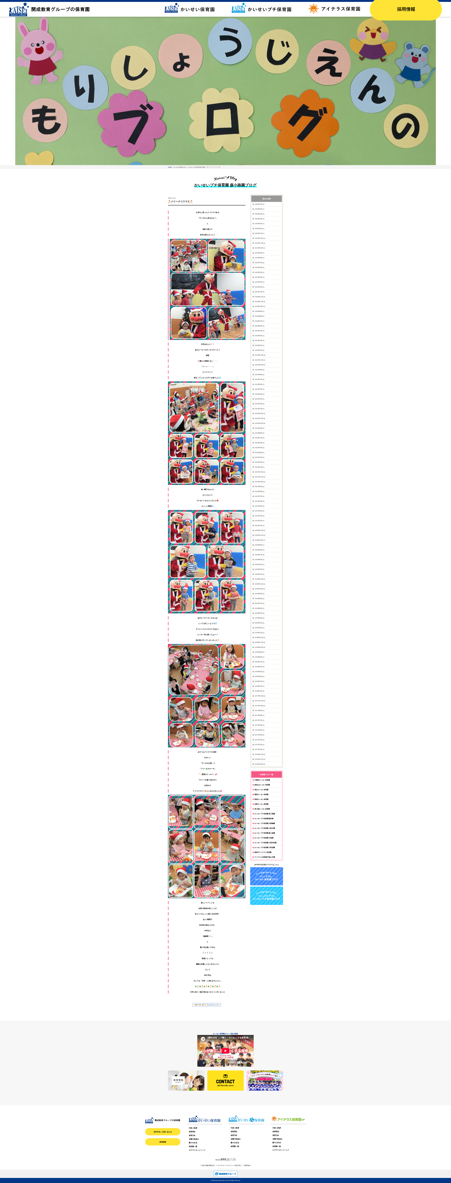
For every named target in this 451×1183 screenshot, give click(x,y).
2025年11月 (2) (260, 243)
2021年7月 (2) (259, 496)
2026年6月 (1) (259, 209)
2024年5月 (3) (259, 331)
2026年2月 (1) (259, 228)
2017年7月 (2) (259, 720)
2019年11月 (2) (260, 584)
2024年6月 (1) (259, 326)
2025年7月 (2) (259, 263)
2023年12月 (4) (260, 355)
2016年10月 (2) (260, 764)
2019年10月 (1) (260, 589)
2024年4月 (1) (259, 336)
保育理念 (192, 1131)
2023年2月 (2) (259, 404)
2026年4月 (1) (259, 219)
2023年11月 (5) (260, 360)
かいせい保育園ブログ (179, 167)
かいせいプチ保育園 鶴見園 (264, 818)
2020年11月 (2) (260, 535)
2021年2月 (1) (259, 520)
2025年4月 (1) (259, 277)
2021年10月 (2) (260, 482)
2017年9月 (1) (259, 710)
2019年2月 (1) (259, 628)
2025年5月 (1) (259, 272)
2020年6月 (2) (259, 559)
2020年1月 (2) (259, 574)
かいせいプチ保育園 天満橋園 (265, 823)
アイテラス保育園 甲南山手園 (265, 857)
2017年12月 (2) (260, 696)
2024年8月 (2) (259, 316)
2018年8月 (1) (259, 657)
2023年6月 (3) (259, 384)
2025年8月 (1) (259, 258)
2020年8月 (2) (259, 550)
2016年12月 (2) (260, 754)
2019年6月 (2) (259, 608)
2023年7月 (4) (259, 379)
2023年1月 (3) (259, 409)
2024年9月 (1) (259, 311)
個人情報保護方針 (208, 1165)
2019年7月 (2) (259, 603)
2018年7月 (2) (259, 662)
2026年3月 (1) (259, 223)
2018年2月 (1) (259, 686)
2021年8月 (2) (259, 491)
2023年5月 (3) (259, 389)
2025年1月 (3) (259, 292)
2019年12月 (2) (260, 579)
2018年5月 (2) (259, 671)
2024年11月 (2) (260, 301)
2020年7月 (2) (259, 555)
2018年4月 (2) (259, 676)
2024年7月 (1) (259, 321)
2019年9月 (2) (259, 593)
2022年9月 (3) (259, 428)
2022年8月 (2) (259, 433)
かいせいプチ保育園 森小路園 (196, 167)
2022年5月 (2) (259, 447)
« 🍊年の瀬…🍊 (199, 1005)
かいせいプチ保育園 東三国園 (265, 814)
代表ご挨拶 (193, 1128)
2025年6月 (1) (259, 267)
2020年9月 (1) (259, 545)
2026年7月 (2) (259, 204)
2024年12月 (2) (260, 297)
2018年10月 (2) (260, 647)
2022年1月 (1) (259, 467)
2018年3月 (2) (259, 681)
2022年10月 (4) (260, 423)
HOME (170, 167)
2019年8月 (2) (259, 598)
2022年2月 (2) (259, 462)
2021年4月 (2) (259, 511)
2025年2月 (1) (259, 287)
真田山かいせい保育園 (262, 785)
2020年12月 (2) (260, 530)
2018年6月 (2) (259, 667)
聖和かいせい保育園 (261, 794)
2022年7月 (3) (259, 438)
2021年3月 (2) (259, 516)
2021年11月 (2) (260, 477)
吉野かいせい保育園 (261, 804)
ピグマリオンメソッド (197, 1150)
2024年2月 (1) (259, 345)
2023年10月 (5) (260, 365)
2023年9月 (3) (259, 370)
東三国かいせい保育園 (262, 809)
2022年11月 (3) (260, 418)
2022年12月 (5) (260, 413)
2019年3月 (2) (259, 623)
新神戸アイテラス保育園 (263, 852)
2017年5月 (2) (259, 730)
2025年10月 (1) (260, 248)
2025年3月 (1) (259, 282)
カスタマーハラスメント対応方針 (229, 1165)
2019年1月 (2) (259, 633)
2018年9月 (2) (259, 652)
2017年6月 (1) (259, 725)
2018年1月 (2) (259, 691)
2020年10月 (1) (260, 540)
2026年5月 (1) (259, 214)
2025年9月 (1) (259, 253)
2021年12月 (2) (260, 472)
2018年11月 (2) (260, 642)
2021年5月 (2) (259, 506)
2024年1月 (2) (259, 350)
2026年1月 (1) (259, 233)
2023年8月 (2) (259, 374)
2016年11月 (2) (260, 759)
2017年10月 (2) (260, 706)
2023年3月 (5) (259, 399)
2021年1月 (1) (259, 525)
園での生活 (193, 1142)
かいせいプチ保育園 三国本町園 (265, 843)
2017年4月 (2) (259, 735)
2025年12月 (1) (260, 238)
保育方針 (192, 1135)
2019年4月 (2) (259, 618)
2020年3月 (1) (259, 564)
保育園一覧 (193, 1146)
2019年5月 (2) (259, 613)
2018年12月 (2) (260, 637)
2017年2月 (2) (259, 744)
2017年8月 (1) (259, 715)
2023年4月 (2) (259, 394)
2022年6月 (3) (259, 443)
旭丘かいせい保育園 (261, 790)
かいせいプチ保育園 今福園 (264, 838)
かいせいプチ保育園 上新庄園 (265, 828)
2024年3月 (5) (259, 340)
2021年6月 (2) (259, 501)
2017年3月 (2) (259, 740)
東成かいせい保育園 (261, 799)
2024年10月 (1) (260, 306)
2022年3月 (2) (259, 457)
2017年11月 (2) (260, 701)
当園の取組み (194, 1139)
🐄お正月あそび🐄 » (213, 1005)
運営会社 (247, 1165)
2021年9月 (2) (259, 486)
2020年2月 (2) (259, 569)
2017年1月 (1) (259, 749)
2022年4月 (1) (259, 452)
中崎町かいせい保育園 (262, 780)
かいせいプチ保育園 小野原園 (265, 847)
